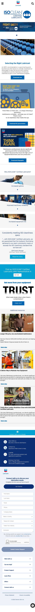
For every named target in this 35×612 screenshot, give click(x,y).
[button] (17, 77)
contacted (27, 534)
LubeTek (11, 452)
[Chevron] (18, 6)
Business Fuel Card (14, 460)
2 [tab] (18, 35)
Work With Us (12, 441)
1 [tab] (16, 35)
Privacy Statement (9, 595)
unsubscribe (19, 536)
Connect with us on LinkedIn (17, 434)
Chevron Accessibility (24, 595)
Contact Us (12, 447)
